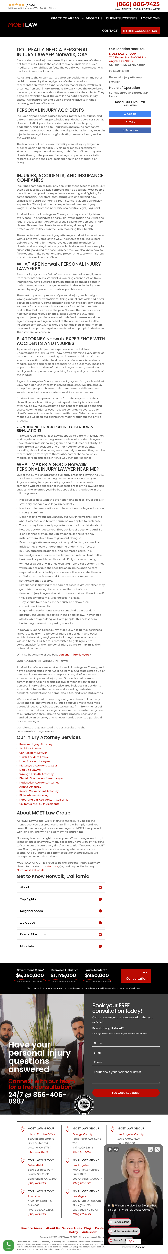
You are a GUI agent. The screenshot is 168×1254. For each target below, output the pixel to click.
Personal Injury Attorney (35, 744)
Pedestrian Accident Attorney (39, 782)
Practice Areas (65, 18)
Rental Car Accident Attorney (39, 791)
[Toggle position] (150, 1149)
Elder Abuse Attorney (33, 795)
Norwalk (52, 866)
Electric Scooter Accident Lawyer (41, 778)
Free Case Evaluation (126, 1093)
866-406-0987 (37, 1098)
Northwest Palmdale (30, 870)
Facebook (131, 130)
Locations (150, 18)
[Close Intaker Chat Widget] (157, 1149)
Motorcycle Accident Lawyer (38, 765)
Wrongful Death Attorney (36, 774)
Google (131, 113)
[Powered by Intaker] (140, 1247)
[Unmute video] (110, 1149)
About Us (94, 18)
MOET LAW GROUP (122, 53)
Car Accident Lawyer (33, 752)
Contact (109, 31)
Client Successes (121, 18)
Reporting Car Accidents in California (44, 799)
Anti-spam (89, 1232)
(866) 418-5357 (82, 1152)
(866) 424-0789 (38, 1152)
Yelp (132, 122)
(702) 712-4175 (82, 1214)
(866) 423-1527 (37, 1183)
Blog (87, 1228)
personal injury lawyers (74, 654)
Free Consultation (137, 975)
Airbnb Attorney (30, 786)
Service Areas (72, 1228)
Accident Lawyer (30, 748)
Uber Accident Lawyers (35, 761)
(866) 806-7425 (138, 4)
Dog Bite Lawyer (30, 769)
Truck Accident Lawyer (34, 757)
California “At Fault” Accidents (39, 803)
